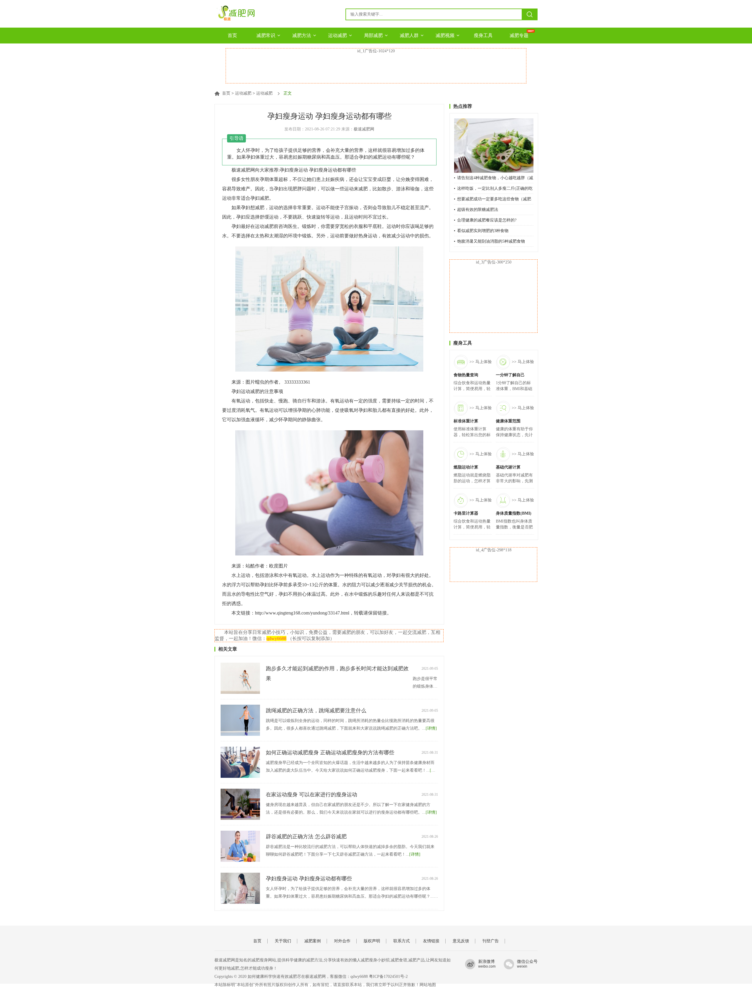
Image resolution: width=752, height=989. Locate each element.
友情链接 (431, 941)
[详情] (431, 728)
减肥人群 (409, 35)
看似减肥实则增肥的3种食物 (482, 231)
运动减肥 (337, 35)
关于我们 (283, 941)
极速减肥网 (364, 129)
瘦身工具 (483, 35)
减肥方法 (301, 35)
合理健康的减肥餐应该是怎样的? (486, 220)
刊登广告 (490, 941)
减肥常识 (265, 35)
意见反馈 (461, 941)
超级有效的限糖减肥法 (477, 209)
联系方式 (401, 941)
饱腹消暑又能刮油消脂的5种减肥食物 (491, 241)
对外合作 (342, 941)
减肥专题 (519, 35)
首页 (232, 35)
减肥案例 (312, 941)
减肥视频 (445, 35)
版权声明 (372, 941)
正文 (287, 93)
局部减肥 (373, 35)
